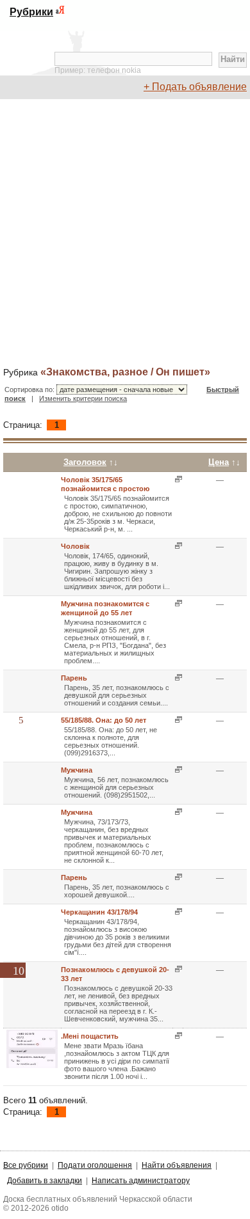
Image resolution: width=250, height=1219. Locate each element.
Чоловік (75, 546)
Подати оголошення (95, 1165)
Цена (218, 462)
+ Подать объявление (195, 86)
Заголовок (84, 462)
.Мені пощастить (90, 1036)
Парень (74, 678)
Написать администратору (141, 1180)
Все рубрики (25, 1165)
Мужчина (76, 770)
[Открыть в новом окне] (177, 479)
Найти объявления (177, 1165)
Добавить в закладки (44, 1180)
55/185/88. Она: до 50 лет (103, 720)
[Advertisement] (125, 233)
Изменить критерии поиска (83, 398)
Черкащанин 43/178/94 (99, 912)
